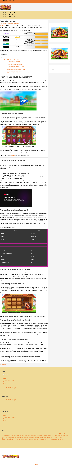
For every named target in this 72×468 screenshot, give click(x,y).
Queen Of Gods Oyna (21, 439)
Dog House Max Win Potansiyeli (32, 435)
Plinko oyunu (60, 437)
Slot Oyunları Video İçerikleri (9, 12)
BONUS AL (41, 33)
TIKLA (1, 2)
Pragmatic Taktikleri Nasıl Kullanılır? (14, 61)
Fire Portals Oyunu (65, 435)
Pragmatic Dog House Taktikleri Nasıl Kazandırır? (16, 69)
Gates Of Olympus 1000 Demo (13, 437)
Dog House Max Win (24, 435)
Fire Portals (55, 435)
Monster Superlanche (49, 437)
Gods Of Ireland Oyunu (43, 437)
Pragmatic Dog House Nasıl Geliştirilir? (11, 59)
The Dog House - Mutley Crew (61, 439)
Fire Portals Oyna (60, 435)
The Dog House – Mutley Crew (9, 380)
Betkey (4, 383)
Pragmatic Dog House (10, 439)
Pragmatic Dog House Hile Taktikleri (14, 67)
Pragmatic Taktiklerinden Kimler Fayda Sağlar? (16, 66)
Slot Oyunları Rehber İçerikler (9, 16)
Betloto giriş (20, 326)
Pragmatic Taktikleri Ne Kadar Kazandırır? (15, 71)
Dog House (2, 25)
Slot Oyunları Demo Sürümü (9, 14)
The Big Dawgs (41, 439)
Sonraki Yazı (3, 365)
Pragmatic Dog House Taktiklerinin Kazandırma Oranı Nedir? (18, 72)
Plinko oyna (56, 437)
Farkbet (5, 381)
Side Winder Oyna (31, 439)
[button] (24, 101)
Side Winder (26, 439)
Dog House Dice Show (10, 435)
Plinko (4, 378)
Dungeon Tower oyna (44, 435)
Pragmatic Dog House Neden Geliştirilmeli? (15, 64)
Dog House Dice (4, 435)
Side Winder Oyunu (36, 439)
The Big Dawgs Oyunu (54, 439)
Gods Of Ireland (31, 437)
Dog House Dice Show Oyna (17, 435)
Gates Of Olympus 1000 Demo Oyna (23, 437)
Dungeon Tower (39, 435)
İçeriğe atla (2, 3)
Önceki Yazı (3, 364)
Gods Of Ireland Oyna (36, 437)
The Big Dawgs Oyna (47, 439)
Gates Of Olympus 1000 (5, 437)
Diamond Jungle (6, 377)
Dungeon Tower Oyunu (51, 435)
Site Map (36, 464)
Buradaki (13, 155)
